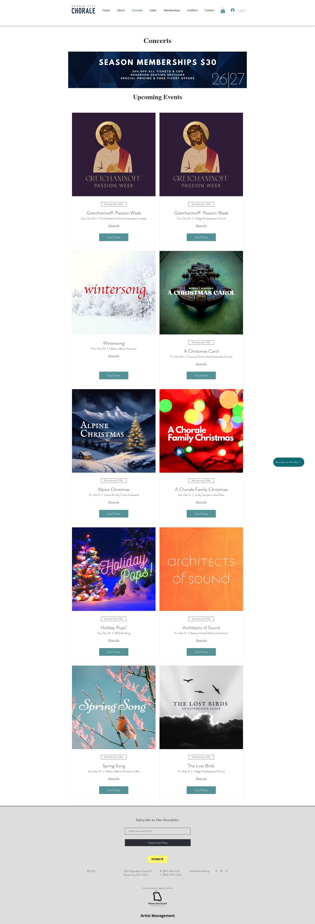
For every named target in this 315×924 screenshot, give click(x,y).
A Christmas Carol (201, 351)
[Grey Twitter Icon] (221, 870)
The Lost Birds (201, 766)
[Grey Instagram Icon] (226, 870)
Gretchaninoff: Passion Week (114, 213)
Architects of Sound (201, 627)
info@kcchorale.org (199, 871)
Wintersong (114, 343)
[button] (223, 10)
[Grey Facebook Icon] (216, 870)
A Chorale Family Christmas (201, 489)
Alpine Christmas (114, 489)
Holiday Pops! (114, 627)
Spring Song (114, 766)
